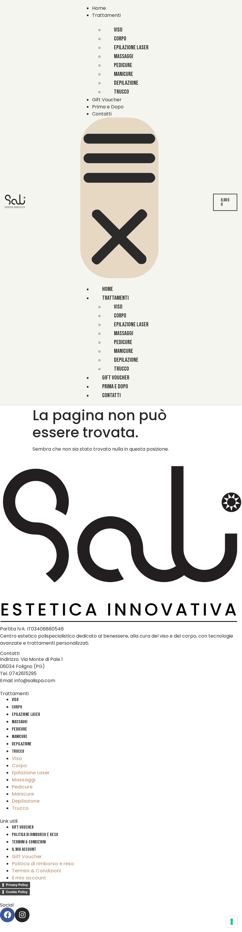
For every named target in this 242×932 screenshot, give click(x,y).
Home (99, 8)
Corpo (17, 707)
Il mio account (24, 849)
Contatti (102, 113)
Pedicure (19, 729)
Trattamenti (106, 15)
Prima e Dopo (108, 106)
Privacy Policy (17, 885)
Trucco (121, 91)
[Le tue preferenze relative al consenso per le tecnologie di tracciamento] (231, 921)
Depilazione (22, 744)
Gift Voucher (107, 99)
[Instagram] (22, 914)
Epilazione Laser (26, 714)
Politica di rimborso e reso (35, 835)
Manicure (19, 736)
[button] (119, 198)
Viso (15, 700)
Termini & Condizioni (29, 842)
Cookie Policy (16, 892)
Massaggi (19, 722)
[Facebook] (7, 914)
